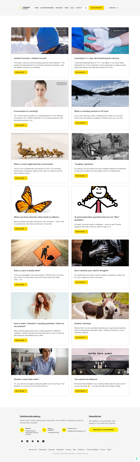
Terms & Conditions (92, 449)
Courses (68, 449)
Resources (59, 8)
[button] (47, 8)
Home (36, 8)
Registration (60, 449)
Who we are (33, 449)
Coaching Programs (47, 8)
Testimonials (42, 449)
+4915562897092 (53, 432)
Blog (72, 8)
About (67, 8)
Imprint (109, 449)
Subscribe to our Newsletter (103, 430)
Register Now (96, 8)
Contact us (81, 449)
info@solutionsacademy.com (76, 431)
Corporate (51, 449)
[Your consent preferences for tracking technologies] (136, 458)
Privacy (102, 449)
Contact (79, 8)
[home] (26, 7)
